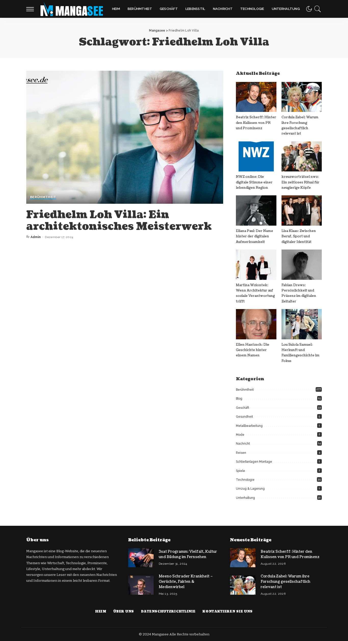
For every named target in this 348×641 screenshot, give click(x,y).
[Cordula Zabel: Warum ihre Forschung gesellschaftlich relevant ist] (302, 97)
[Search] (318, 9)
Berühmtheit (43, 197)
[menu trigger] (32, 9)
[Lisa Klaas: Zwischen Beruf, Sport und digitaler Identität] (302, 210)
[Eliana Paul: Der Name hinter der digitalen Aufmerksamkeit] (256, 210)
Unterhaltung (245, 498)
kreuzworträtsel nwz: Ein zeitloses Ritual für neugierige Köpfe (300, 182)
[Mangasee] (71, 9)
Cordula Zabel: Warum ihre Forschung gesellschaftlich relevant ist (285, 581)
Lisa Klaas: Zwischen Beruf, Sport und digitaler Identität (299, 236)
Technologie (245, 480)
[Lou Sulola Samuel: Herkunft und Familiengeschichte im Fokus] (302, 324)
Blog (239, 398)
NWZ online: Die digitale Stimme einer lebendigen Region (254, 182)
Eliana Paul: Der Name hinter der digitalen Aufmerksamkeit (254, 236)
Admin (36, 237)
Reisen (241, 453)
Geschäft (242, 408)
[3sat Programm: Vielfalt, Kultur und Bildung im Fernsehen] (141, 557)
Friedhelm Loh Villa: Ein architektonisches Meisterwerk (119, 221)
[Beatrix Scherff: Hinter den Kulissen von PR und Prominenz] (256, 97)
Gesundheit (244, 416)
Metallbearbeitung (249, 426)
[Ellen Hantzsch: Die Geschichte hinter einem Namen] (256, 324)
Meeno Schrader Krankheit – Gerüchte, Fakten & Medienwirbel (186, 581)
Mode (240, 434)
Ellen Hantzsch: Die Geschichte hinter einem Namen (252, 350)
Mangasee (160, 634)
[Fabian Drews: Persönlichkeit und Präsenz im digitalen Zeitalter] (302, 265)
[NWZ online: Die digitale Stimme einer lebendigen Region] (256, 156)
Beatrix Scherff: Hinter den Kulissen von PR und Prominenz (256, 122)
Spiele (240, 471)
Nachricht (243, 443)
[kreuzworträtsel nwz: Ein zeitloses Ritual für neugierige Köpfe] (302, 156)
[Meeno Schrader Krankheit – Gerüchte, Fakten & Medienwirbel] (141, 585)
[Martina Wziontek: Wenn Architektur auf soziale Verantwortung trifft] (256, 265)
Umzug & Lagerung (250, 488)
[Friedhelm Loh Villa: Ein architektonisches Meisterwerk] (124, 137)
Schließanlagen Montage (254, 461)
